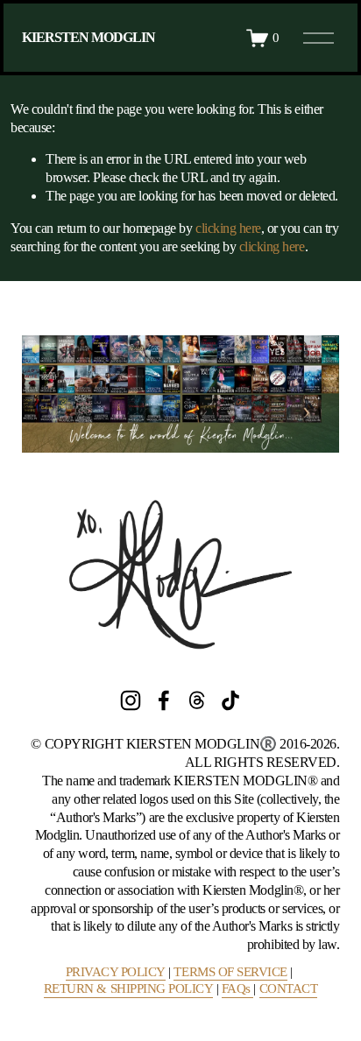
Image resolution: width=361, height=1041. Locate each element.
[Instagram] (130, 700)
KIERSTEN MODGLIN (89, 37)
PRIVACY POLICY (116, 972)
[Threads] (197, 700)
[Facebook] (163, 700)
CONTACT (288, 988)
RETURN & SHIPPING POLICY (128, 988)
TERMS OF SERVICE (230, 972)
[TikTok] (230, 700)
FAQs (238, 988)
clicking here (228, 228)
